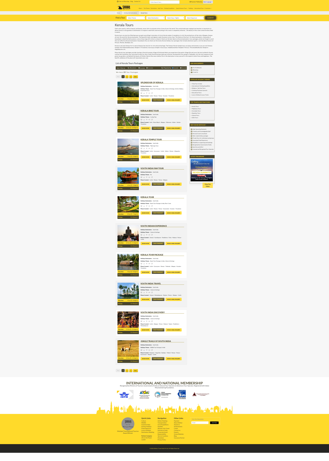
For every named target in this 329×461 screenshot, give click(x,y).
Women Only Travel (163, 428)
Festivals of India (162, 430)
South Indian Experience (154, 226)
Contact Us (137, 1)
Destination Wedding (147, 432)
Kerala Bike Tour (150, 111)
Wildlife (143, 423)
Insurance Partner (179, 438)
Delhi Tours (195, 117)
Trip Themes (147, 8)
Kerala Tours (144, 13)
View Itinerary (158, 100)
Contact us (177, 430)
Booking (200, 1)
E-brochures (208, 8)
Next (135, 76)
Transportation (162, 423)
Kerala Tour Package (152, 255)
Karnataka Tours (196, 111)
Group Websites (179, 434)
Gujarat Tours (195, 115)
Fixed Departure (146, 428)
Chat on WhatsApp (123, 1)
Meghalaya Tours (196, 108)
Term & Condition (163, 436)
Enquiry (176, 432)
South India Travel (151, 283)
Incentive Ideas (145, 424)
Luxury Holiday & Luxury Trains (200, 95)
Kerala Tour (147, 197)
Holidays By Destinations (130, 13)
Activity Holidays (146, 426)
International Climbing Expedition (201, 86)
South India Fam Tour (152, 168)
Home (118, 13)
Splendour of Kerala (152, 82)
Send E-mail (173, 100)
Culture (143, 421)
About (140, 8)
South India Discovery (153, 312)
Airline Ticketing (162, 421)
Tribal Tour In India (197, 83)
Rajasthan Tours (196, 113)
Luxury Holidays (146, 430)
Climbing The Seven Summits (199, 90)
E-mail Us (195, 72)
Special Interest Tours (181, 8)
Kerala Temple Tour (151, 139)
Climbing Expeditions (169, 8)
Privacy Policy (162, 440)
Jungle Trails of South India (156, 341)
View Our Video (208, 185)
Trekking (190, 8)
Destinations (154, 8)
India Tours (160, 8)
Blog (131, 1)
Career (176, 428)
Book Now (145, 100)
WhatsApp (195, 70)
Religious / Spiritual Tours (199, 88)
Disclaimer (161, 438)
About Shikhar (178, 423)
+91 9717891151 (197, 67)
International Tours (199, 8)
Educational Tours (197, 92)
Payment (193, 1)
